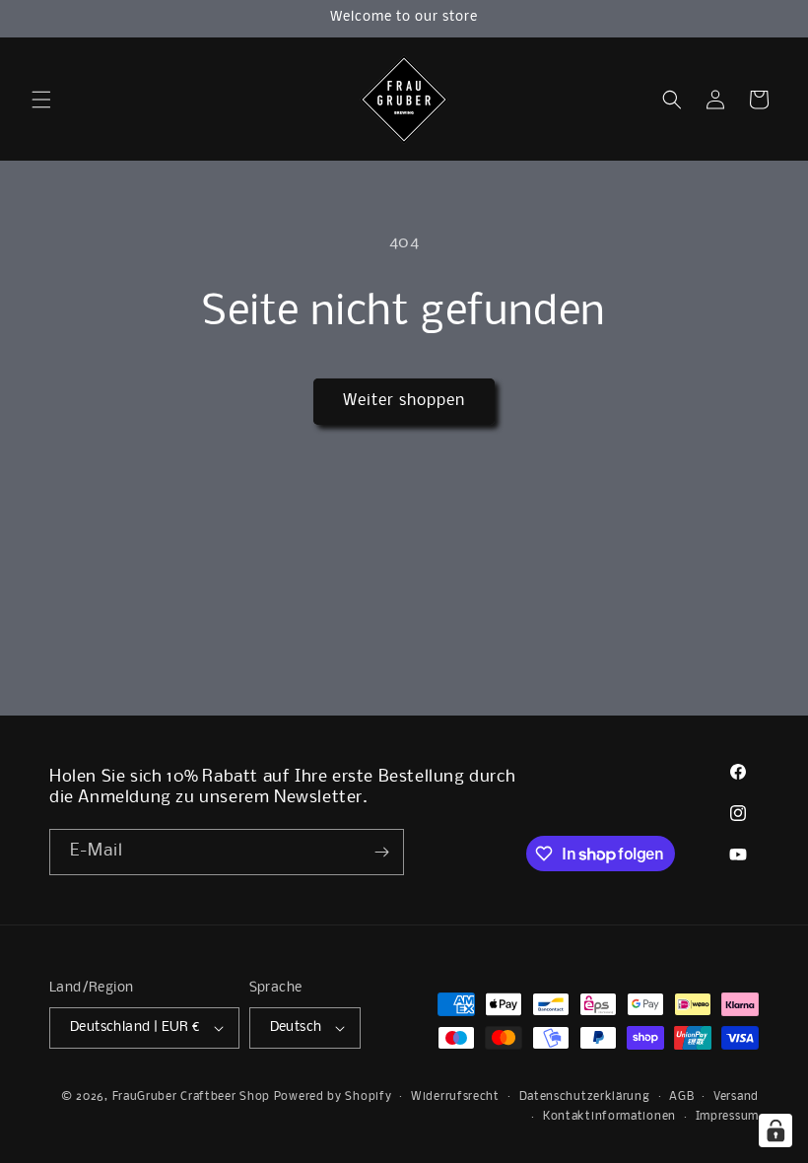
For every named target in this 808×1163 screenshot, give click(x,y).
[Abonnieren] (381, 852)
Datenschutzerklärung (584, 1097)
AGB (681, 1097)
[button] (41, 99)
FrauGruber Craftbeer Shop (191, 1097)
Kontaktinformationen (609, 1117)
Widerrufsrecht (455, 1097)
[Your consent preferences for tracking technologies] (775, 1130)
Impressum (727, 1117)
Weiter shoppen (404, 400)
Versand (736, 1097)
